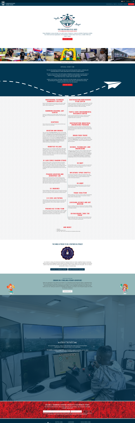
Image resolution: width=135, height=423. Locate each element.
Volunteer (120, 4)
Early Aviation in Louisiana (76, 269)
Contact (125, 4)
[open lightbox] (13, 54)
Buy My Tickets (67, 39)
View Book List (67, 291)
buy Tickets (131, 4)
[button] (109, 4)
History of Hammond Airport (59, 269)
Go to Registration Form (67, 354)
